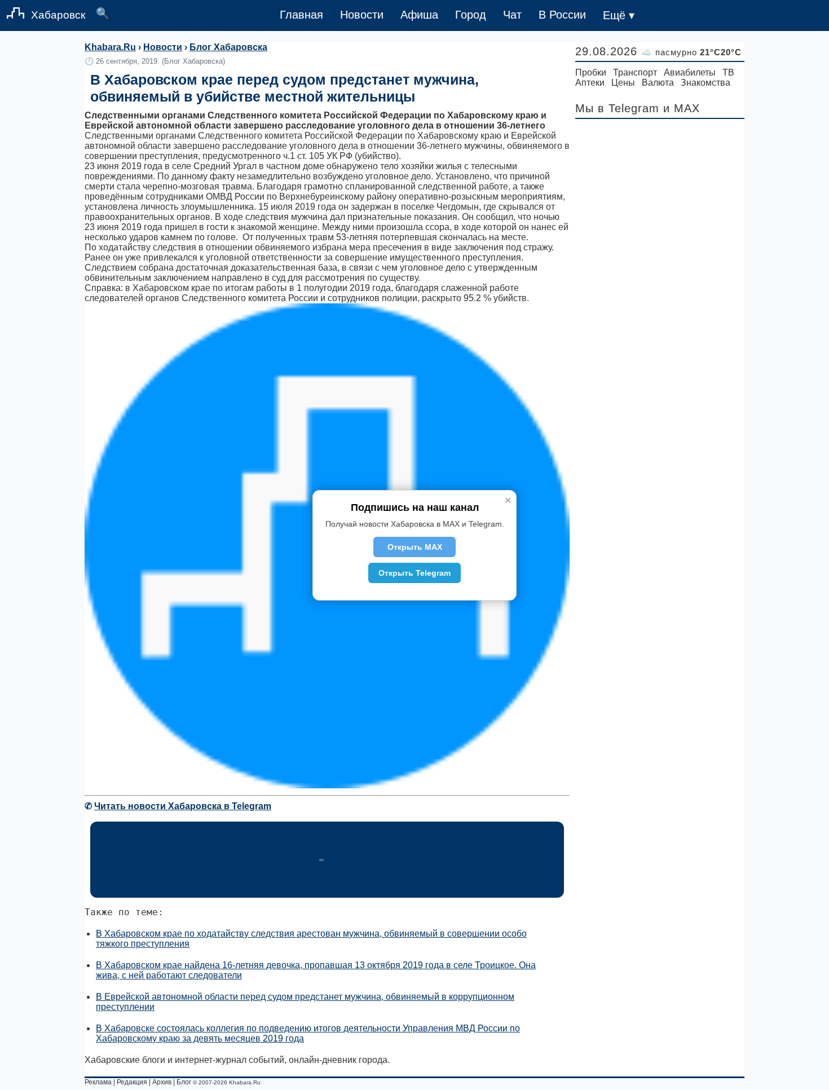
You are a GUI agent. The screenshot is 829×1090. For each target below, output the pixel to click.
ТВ (728, 72)
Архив (161, 1082)
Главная (301, 14)
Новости (361, 14)
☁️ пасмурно (691, 52)
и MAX (681, 108)
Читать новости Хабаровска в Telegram (182, 806)
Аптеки (590, 82)
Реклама (98, 1082)
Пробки (590, 72)
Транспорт (635, 72)
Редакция (132, 1082)
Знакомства (705, 82)
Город (470, 14)
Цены (623, 82)
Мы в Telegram (617, 108)
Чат (512, 14)
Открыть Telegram (414, 572)
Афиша (419, 14)
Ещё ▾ (618, 15)
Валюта (658, 82)
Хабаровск (58, 15)
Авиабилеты (690, 72)
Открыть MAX (414, 546)
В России (562, 14)
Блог (184, 1082)
